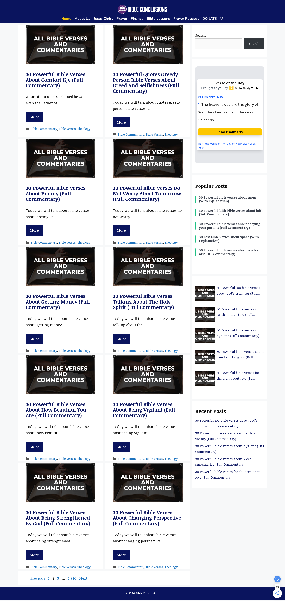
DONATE (209, 18)
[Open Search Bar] (221, 18)
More (34, 116)
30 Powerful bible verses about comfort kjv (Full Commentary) (55, 80)
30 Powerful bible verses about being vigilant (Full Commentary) (144, 410)
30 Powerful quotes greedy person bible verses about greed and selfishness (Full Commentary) (146, 82)
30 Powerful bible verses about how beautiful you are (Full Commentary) (56, 410)
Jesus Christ (103, 18)
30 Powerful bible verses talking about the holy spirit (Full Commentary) (143, 301)
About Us (82, 18)
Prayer (122, 18)
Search (200, 35)
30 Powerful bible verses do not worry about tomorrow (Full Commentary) (147, 193)
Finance (137, 18)
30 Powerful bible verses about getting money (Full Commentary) (58, 301)
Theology (84, 129)
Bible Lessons (158, 18)
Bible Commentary (44, 129)
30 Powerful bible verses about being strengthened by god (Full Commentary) (58, 518)
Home (66, 18)
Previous (35, 578)
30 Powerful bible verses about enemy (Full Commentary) (55, 193)
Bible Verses (67, 129)
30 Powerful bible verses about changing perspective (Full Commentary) (147, 518)
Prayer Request (186, 18)
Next (85, 578)
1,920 (72, 578)
